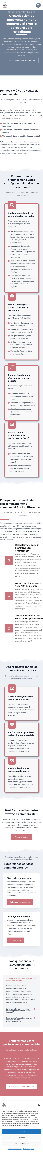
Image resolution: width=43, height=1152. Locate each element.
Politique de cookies (15, 1149)
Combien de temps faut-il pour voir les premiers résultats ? (19, 979)
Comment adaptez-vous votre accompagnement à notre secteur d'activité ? (18, 1010)
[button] (40, 1105)
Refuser (22, 1138)
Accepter (21, 1131)
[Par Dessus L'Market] (4, 1105)
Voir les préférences (21, 1144)
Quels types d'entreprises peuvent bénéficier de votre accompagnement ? (19, 1019)
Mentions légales (28, 1149)
